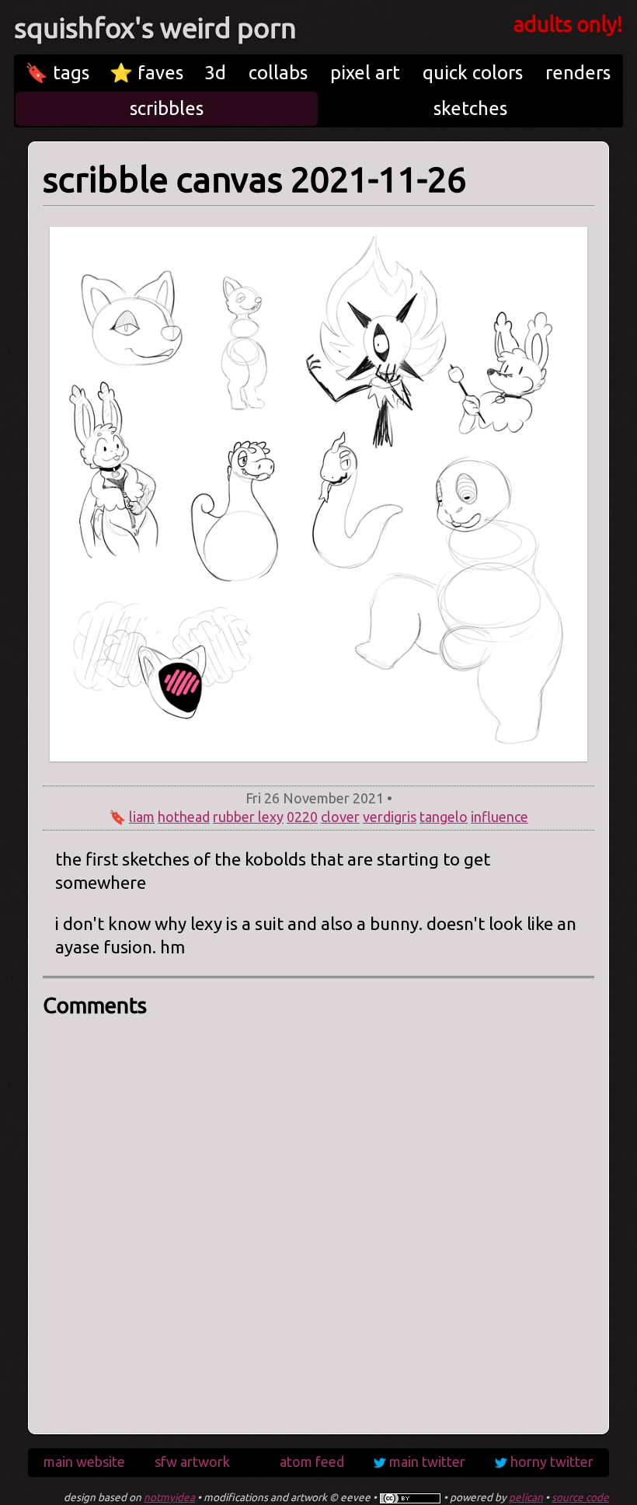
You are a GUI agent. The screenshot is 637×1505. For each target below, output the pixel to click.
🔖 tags (57, 72)
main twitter (427, 1461)
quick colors (473, 72)
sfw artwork (192, 1461)
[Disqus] (318, 1220)
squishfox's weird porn (155, 28)
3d (215, 72)
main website (84, 1461)
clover (340, 816)
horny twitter (551, 1461)
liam (142, 816)
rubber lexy (248, 816)
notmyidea (169, 1497)
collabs (278, 72)
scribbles (167, 108)
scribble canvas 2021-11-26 (254, 179)
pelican (526, 1497)
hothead (184, 816)
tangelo (443, 816)
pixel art (365, 72)
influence (499, 816)
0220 (302, 816)
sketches (470, 108)
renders (578, 72)
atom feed (312, 1461)
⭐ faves (146, 72)
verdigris (389, 816)
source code (580, 1497)
